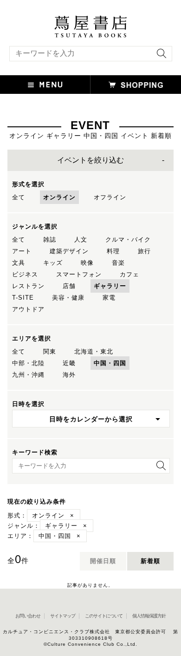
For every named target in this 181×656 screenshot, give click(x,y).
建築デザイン (69, 251)
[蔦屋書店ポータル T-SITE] (90, 20)
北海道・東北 (93, 351)
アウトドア (28, 309)
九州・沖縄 (28, 374)
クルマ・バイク (128, 239)
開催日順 (103, 561)
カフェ (129, 274)
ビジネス (25, 274)
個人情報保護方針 (149, 615)
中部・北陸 (28, 363)
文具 (18, 262)
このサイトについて (104, 615)
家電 (109, 297)
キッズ (53, 262)
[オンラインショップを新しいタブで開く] (135, 84)
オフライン (110, 197)
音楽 (118, 262)
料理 (113, 251)
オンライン (59, 197)
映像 (87, 262)
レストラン (28, 285)
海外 (69, 374)
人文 (80, 239)
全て (18, 197)
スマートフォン (79, 274)
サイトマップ (62, 615)
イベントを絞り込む (90, 160)
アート (22, 251)
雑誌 (49, 239)
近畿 (69, 363)
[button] (45, 84)
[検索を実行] (159, 56)
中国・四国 (110, 363)
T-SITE (23, 297)
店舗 (69, 285)
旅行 (144, 251)
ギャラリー (110, 285)
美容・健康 (68, 297)
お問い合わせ (27, 615)
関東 (49, 351)
